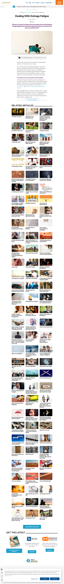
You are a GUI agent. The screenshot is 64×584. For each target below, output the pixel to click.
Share (32, 21)
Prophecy (37, 2)
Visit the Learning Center (59, 2)
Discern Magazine (33, 6)
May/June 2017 (27, 12)
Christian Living (35, 9)
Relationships (48, 2)
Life (33, 2)
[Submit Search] (14, 7)
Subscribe (32, 551)
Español (40, 6)
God (27, 2)
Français (44, 6)
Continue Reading (32, 100)
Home (27, 9)
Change (42, 2)
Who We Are (24, 6)
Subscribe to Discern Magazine (14, 551)
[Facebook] (2, 569)
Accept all (45, 578)
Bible (30, 2)
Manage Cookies (34, 578)
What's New (19, 6)
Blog (38, 6)
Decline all (55, 578)
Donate (28, 6)
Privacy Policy (9, 575)
